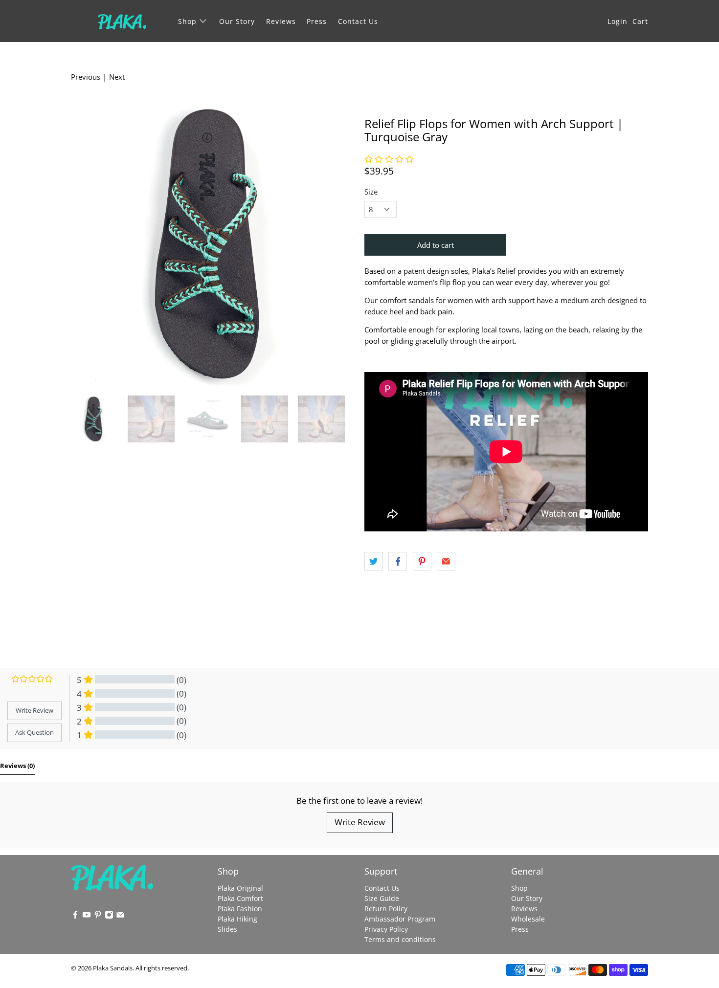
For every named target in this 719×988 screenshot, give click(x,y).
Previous (85, 77)
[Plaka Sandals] (121, 21)
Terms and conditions (400, 939)
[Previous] (86, 244)
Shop (187, 21)
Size (371, 192)
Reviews (281, 21)
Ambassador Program (399, 918)
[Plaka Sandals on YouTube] (86, 916)
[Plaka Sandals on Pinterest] (97, 916)
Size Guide (381, 898)
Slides (227, 929)
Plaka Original (240, 888)
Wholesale (528, 918)
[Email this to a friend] (446, 561)
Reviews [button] (17, 765)
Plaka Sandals (113, 968)
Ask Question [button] (34, 732)
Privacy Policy (386, 929)
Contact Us (358, 21)
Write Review (360, 822)
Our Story (237, 21)
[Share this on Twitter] (373, 561)
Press (317, 21)
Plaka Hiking (237, 918)
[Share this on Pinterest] (422, 561)
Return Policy (385, 908)
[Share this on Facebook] (397, 561)
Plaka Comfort (240, 898)
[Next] (339, 244)
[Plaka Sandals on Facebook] (75, 916)
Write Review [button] (34, 710)
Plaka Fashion (240, 908)
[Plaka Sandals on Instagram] (109, 916)
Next (117, 77)
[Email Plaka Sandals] (120, 916)
